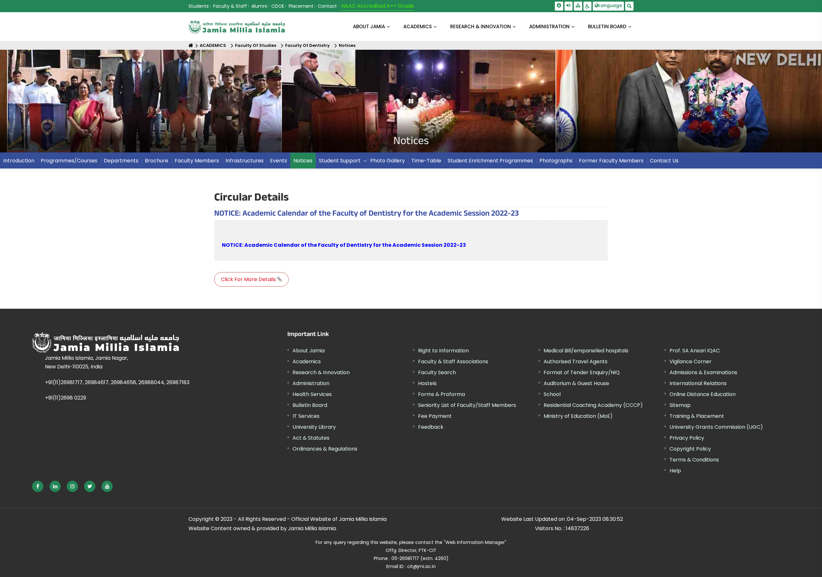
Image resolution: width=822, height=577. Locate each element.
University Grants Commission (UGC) (716, 427)
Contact (327, 6)
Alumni (259, 6)
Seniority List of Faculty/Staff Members (467, 405)
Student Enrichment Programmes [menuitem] (490, 160)
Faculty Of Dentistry (307, 45)
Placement (301, 6)
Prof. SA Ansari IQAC (694, 350)
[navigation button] (39, 104)
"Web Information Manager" (475, 542)
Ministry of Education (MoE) (578, 416)
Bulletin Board (310, 405)
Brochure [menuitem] (156, 160)
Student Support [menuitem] (340, 160)
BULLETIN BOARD (607, 26)
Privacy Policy (686, 438)
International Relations (698, 383)
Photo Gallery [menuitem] (387, 160)
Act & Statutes (311, 438)
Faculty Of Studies (255, 45)
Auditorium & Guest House (576, 383)
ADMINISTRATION (549, 26)
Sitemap (680, 405)
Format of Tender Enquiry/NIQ (582, 372)
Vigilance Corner (690, 361)
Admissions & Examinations (703, 372)
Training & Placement (696, 416)
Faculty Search (437, 372)
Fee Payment (435, 416)
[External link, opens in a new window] (37, 486)
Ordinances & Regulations (325, 448)
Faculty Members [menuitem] (197, 160)
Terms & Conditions (694, 459)
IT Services (306, 416)
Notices (347, 45)
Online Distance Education (702, 394)
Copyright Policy (690, 448)
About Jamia (369, 26)
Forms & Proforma (441, 394)
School (552, 394)
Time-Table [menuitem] (426, 160)
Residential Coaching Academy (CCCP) (593, 405)
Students (198, 6)
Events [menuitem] (278, 160)
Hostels (427, 383)
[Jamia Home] (125, 342)
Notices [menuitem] (302, 160)
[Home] (190, 45)
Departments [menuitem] (121, 160)
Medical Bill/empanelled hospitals (586, 350)
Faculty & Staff (230, 6)
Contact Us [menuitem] (664, 160)
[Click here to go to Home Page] (236, 27)
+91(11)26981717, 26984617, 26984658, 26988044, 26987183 (117, 382)
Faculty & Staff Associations (453, 361)
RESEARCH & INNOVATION (480, 26)
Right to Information (443, 350)
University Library (314, 427)
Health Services (312, 394)
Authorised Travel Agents (576, 361)
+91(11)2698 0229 (65, 397)
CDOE (277, 6)
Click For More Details (249, 279)
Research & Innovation (321, 372)
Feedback (430, 427)
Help (675, 470)
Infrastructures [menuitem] (244, 160)
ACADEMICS (417, 26)
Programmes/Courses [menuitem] (69, 160)
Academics (307, 361)
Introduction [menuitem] (18, 160)
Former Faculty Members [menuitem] (611, 160)
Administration (311, 383)
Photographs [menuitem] (556, 160)
